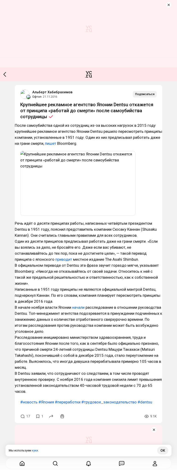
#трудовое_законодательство (109, 402)
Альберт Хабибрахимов (52, 92)
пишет (50, 143)
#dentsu (145, 402)
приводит (63, 259)
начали (78, 307)
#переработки (67, 402)
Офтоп (36, 96)
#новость (29, 402)
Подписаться (144, 94)
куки (35, 450)
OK (162, 450)
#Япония (46, 402)
